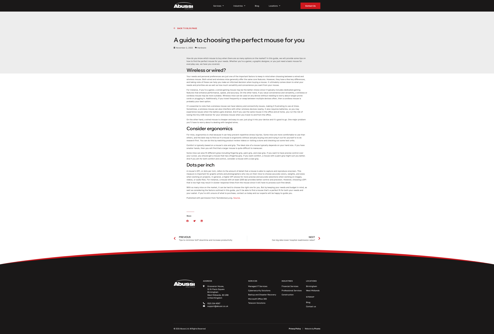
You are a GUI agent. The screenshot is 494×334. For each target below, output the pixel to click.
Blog (257, 6)
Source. (237, 198)
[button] (187, 221)
